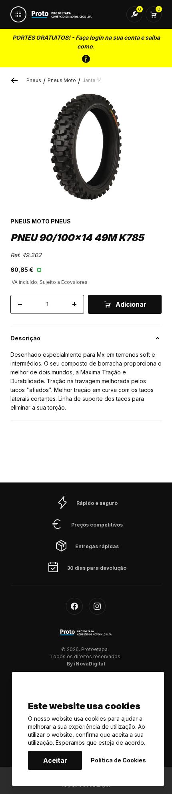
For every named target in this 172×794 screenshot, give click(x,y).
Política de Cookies (118, 760)
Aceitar (55, 760)
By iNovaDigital (86, 664)
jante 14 (92, 80)
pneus (33, 80)
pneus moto (62, 80)
